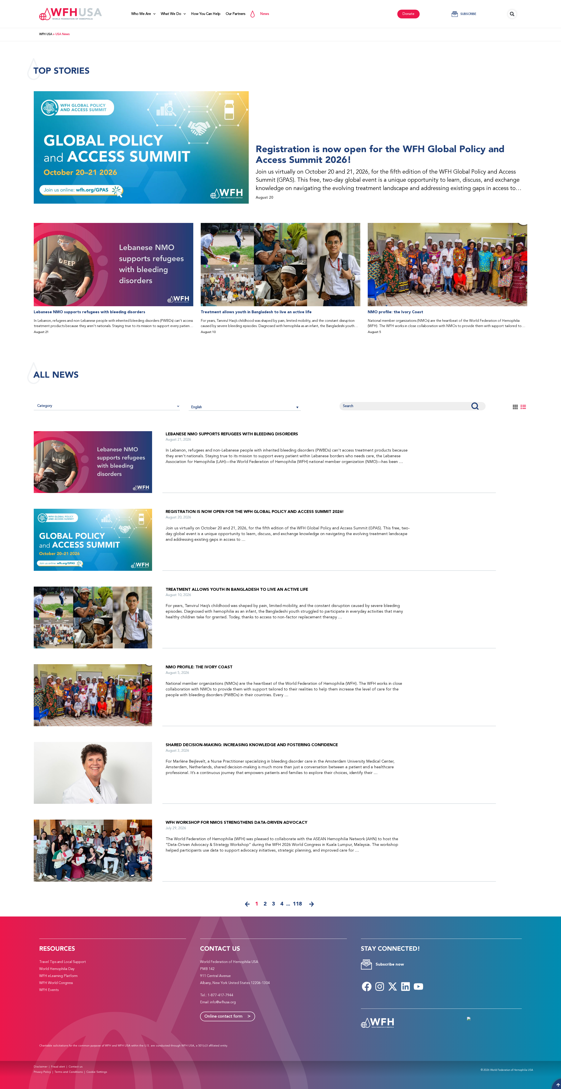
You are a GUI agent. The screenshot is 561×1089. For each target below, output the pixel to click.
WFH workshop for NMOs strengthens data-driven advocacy (236, 822)
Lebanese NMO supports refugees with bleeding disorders (89, 312)
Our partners (235, 14)
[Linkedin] (406, 986)
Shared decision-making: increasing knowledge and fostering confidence (252, 745)
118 (297, 904)
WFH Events (49, 990)
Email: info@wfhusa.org (218, 1002)
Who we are (141, 14)
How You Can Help (205, 14)
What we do (171, 14)
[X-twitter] (393, 986)
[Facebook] (367, 986)
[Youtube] (418, 986)
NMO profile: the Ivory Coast (395, 312)
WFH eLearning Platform (58, 976)
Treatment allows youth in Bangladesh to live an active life (256, 312)
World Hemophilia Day (57, 969)
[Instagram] (380, 986)
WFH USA (45, 34)
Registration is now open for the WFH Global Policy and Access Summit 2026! (380, 154)
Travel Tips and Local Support (62, 962)
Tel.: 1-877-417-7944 (216, 995)
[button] (512, 14)
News (264, 14)
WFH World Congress (56, 983)
